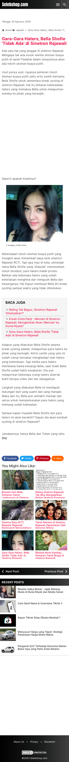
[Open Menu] (58, 4)
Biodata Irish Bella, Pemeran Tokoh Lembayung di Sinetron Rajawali (15, 496)
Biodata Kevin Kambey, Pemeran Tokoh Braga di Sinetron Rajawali (49, 555)
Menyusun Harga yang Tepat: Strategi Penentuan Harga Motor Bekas (40, 633)
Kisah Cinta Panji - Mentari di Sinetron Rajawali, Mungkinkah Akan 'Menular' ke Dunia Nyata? (32, 322)
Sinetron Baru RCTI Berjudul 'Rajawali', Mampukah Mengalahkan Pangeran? (16, 526)
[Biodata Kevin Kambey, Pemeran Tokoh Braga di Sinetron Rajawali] (51, 540)
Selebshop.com (38, 758)
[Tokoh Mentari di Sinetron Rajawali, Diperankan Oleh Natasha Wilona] (51, 510)
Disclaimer (49, 741)
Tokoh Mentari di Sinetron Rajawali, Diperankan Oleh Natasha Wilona (50, 525)
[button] (57, 458)
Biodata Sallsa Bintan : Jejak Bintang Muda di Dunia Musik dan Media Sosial (40, 590)
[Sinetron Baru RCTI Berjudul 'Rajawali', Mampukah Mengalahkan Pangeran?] (18, 510)
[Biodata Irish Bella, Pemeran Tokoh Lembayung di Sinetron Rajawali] (18, 480)
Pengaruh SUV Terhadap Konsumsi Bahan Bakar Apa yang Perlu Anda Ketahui (42, 647)
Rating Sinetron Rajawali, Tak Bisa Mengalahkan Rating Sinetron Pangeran (50, 494)
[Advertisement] (34, 138)
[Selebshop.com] (15, 4)
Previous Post (54, 571)
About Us (19, 741)
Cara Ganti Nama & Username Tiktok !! (40, 603)
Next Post (12, 571)
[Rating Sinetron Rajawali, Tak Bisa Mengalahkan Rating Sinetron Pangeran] (51, 480)
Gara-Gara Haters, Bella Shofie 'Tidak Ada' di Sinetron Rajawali (34, 41)
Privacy (34, 741)
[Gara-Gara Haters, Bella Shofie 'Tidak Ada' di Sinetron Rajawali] (18, 540)
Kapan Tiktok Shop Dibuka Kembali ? (39, 617)
